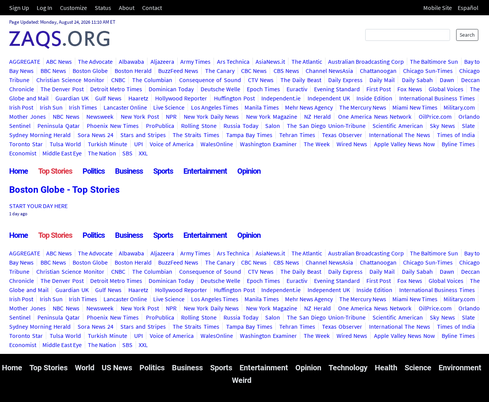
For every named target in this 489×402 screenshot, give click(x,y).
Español (468, 7)
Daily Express (345, 80)
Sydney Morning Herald (40, 135)
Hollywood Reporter (181, 98)
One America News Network (375, 116)
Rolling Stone (198, 125)
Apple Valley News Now (404, 144)
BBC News (53, 70)
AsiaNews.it (270, 61)
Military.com (459, 107)
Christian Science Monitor (70, 80)
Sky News (442, 125)
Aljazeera (162, 61)
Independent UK (329, 98)
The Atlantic (306, 61)
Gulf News (108, 98)
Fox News (409, 89)
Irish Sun (51, 107)
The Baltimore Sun (434, 61)
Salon (272, 125)
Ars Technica (233, 61)
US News (117, 367)
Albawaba (131, 61)
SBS (127, 153)
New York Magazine (271, 116)
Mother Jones (27, 116)
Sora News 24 (95, 135)
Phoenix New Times (113, 125)
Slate (468, 125)
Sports (163, 171)
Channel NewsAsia (329, 70)
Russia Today (240, 125)
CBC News (254, 70)
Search (467, 34)
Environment (460, 367)
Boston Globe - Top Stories (64, 189)
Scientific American (397, 125)
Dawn (447, 80)
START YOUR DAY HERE (38, 206)
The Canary (220, 70)
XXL (143, 153)
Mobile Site (437, 7)
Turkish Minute (107, 144)
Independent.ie (281, 98)
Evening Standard (337, 89)
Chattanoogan (378, 70)
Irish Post (21, 107)
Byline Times (458, 144)
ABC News (58, 61)
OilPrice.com (435, 116)
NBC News (66, 116)
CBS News (286, 70)
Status (103, 7)
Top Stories (55, 171)
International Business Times (437, 98)
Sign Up (19, 7)
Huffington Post (234, 98)
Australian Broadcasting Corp (366, 61)
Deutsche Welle (220, 89)
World (84, 367)
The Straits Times (196, 135)
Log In (44, 7)
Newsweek (99, 116)
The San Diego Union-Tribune (326, 125)
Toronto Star (26, 144)
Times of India (456, 135)
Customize (73, 7)
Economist (22, 153)
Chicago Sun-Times (428, 70)
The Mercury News (363, 107)
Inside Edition (374, 98)
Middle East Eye (62, 153)
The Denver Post (61, 89)
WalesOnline (217, 144)
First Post (378, 89)
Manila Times (261, 107)
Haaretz (138, 98)
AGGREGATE (24, 61)
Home (18, 171)
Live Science (169, 107)
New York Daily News (211, 116)
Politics (94, 171)
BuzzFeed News (178, 70)
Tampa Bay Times (249, 135)
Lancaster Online (125, 107)
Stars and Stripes (143, 135)
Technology (348, 367)
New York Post (140, 116)
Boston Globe (90, 70)
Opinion (249, 171)
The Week (317, 144)
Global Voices (446, 89)
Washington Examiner (268, 144)
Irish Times (83, 107)
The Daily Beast (300, 80)
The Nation (102, 153)
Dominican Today (171, 89)
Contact (152, 7)
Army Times (195, 61)
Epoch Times (263, 89)
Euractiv (297, 89)
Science (418, 367)
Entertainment (205, 171)
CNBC (118, 80)
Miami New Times (414, 107)
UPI (138, 144)
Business (129, 171)
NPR (171, 116)
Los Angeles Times (215, 107)
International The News (399, 135)
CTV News (261, 80)
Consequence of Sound (210, 80)
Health (386, 367)
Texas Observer (342, 135)
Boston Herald (133, 70)
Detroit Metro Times (116, 89)
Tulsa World (65, 144)
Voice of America (172, 144)
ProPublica (160, 125)
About (126, 7)
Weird (241, 380)
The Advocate (95, 61)
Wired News (352, 144)
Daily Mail (382, 80)
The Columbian (152, 80)
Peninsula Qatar (58, 125)
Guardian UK (72, 98)
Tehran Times (297, 135)
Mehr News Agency (309, 107)
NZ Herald (317, 116)
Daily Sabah (417, 80)
